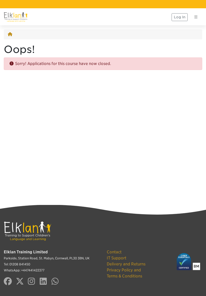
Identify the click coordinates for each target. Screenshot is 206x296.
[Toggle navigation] (196, 17)
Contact (114, 252)
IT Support (116, 258)
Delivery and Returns (126, 264)
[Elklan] (16, 17)
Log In (179, 17)
